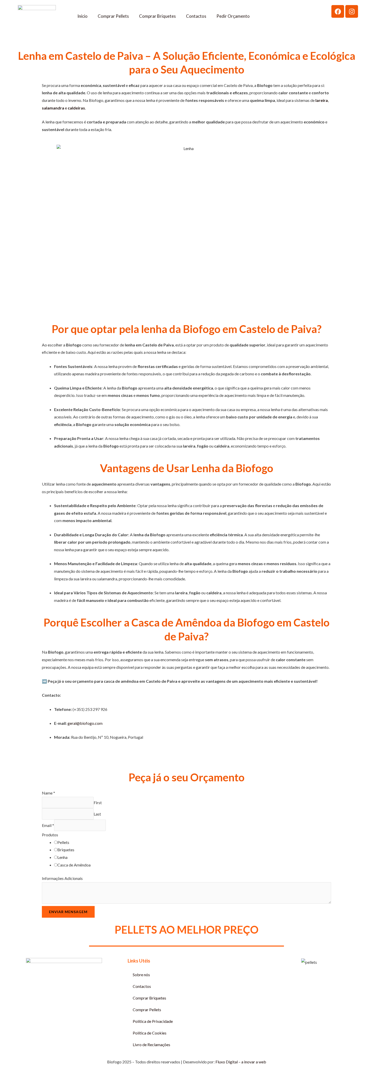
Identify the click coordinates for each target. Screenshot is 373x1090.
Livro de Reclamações (151, 1044)
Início (82, 16)
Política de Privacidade (153, 1021)
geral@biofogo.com (85, 723)
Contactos (196, 16)
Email (48, 825)
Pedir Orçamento (233, 16)
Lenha (62, 857)
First (98, 802)
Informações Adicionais (62, 878)
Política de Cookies (149, 1032)
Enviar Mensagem (68, 912)
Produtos (50, 834)
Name (48, 792)
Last (97, 813)
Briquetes (65, 849)
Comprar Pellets (113, 16)
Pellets (63, 842)
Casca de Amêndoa (74, 864)
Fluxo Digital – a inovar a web (240, 1061)
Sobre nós (141, 974)
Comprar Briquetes (157, 16)
